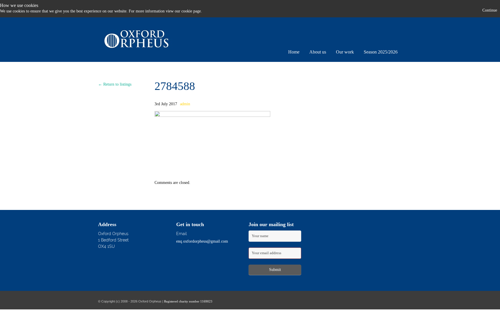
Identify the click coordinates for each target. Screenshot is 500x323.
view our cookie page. (184, 11)
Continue (489, 10)
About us (317, 51)
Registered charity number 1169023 (188, 301)
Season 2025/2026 (381, 51)
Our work (345, 51)
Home (293, 51)
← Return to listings (114, 84)
